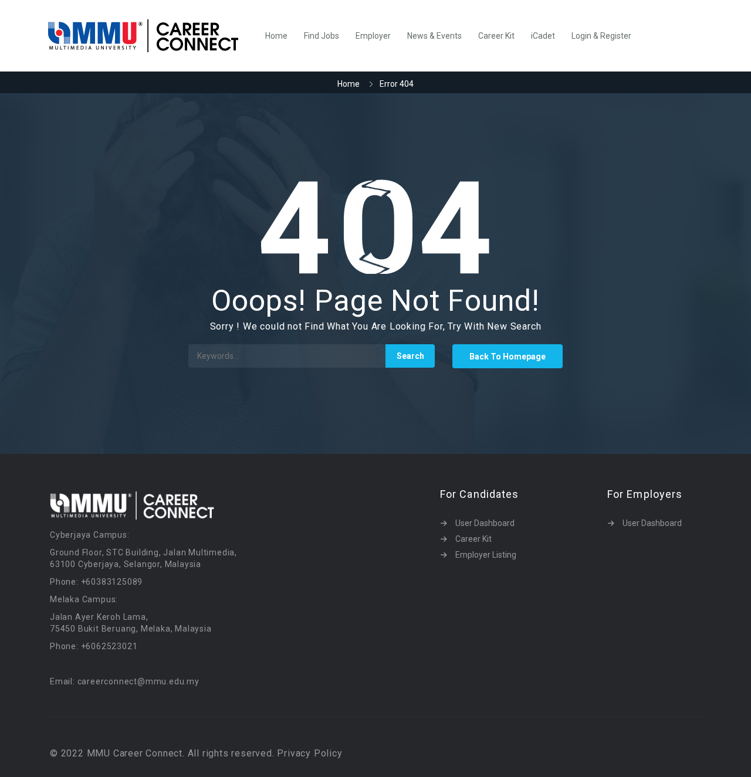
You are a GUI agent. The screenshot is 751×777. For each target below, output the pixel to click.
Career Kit (496, 35)
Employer (373, 35)
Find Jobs (321, 35)
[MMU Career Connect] (149, 35)
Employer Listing (485, 554)
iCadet (543, 35)
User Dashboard (485, 523)
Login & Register (601, 35)
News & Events (434, 35)
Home (276, 35)
